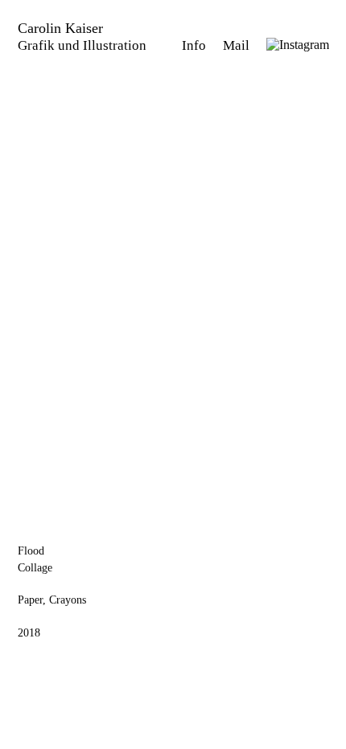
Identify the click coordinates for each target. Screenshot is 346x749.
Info (195, 45)
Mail (238, 45)
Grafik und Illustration (82, 45)
